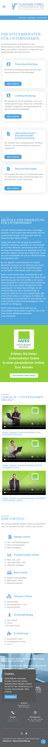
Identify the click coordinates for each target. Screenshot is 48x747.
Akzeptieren (10, 697)
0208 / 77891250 (12, 719)
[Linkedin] (26, 733)
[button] (4, 7)
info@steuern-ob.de (12, 721)
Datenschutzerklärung (21, 741)
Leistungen (31, 18)
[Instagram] (21, 733)
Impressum (7, 741)
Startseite (22, 18)
